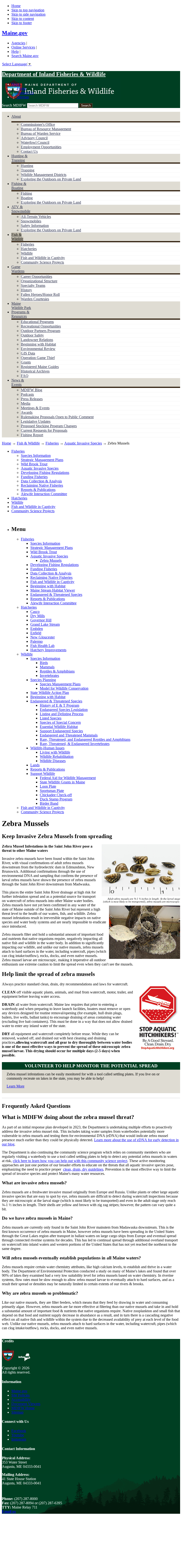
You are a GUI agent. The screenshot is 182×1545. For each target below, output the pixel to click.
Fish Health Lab (42, 646)
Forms (21, 88)
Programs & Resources (20, 314)
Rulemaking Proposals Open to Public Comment (57, 417)
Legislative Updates (35, 421)
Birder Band (49, 803)
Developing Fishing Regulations (45, 473)
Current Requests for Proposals (44, 430)
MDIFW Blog (31, 390)
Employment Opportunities (41, 147)
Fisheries (27, 244)
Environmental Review (38, 349)
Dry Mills (37, 616)
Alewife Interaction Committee (44, 494)
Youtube (17, 1435)
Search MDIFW (14, 105)
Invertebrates (49, 676)
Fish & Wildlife (17, 237)
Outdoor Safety (32, 335)
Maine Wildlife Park (21, 305)
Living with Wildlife (55, 752)
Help (15, 51)
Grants (26, 362)
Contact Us (25, 93)
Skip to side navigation (28, 14)
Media (25, 403)
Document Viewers (25, 1404)
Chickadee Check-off (56, 795)
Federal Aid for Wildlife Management (68, 778)
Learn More (15, 1086)
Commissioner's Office (38, 124)
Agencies (18, 43)
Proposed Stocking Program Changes (49, 426)
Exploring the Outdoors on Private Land (51, 179)
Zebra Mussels (51, 560)
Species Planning (43, 680)
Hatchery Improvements (48, 650)
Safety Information (35, 226)
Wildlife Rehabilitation (56, 757)
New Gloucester (42, 637)
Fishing (26, 193)
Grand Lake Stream (45, 624)
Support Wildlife (42, 774)
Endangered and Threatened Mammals (69, 735)
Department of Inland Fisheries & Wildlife (54, 74)
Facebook (18, 1431)
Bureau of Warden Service (40, 133)
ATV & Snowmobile (20, 209)
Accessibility (21, 1399)
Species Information (36, 456)
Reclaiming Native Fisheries (42, 485)
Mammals (47, 667)
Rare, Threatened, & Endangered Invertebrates (74, 744)
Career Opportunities (36, 276)
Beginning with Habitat (38, 344)
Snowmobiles (31, 221)
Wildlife (27, 253)
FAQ (24, 376)
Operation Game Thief (38, 358)
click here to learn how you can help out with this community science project (70, 1161)
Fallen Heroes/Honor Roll (40, 294)
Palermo (36, 641)
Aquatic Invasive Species (83, 443)
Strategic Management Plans (42, 460)
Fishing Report (32, 435)
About (16, 116)
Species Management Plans (60, 684)
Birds (44, 663)
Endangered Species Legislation (64, 710)
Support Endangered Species (61, 731)
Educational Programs (37, 322)
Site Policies (20, 1395)
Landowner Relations (37, 340)
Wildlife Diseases (53, 761)
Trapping (27, 170)
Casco (35, 612)
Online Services (23, 47)
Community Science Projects (42, 262)
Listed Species (50, 718)
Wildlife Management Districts (43, 175)
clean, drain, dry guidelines (83, 1169)
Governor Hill (40, 620)
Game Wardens (17, 269)
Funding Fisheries (34, 477)
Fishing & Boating (18, 186)
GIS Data (28, 353)
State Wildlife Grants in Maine (62, 782)
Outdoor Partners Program (40, 331)
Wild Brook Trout (34, 464)
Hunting (27, 166)
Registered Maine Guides (40, 367)
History (26, 290)
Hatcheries (29, 249)
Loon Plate (48, 786)
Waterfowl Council (35, 142)
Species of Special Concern (60, 722)
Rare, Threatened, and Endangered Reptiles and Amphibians (85, 739)
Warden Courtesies (35, 299)
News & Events (17, 382)
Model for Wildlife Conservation (64, 688)
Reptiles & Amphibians (57, 671)
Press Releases (32, 399)
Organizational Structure (39, 281)
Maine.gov (14, 33)
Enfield (35, 633)
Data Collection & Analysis (41, 481)
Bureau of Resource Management (46, 129)
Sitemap (23, 97)
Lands (35, 765)
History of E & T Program (59, 705)
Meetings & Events (35, 408)
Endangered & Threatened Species (56, 595)
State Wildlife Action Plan (49, 693)
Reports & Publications (38, 490)
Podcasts (27, 394)
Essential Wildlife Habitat (59, 727)
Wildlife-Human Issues (47, 748)
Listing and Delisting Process (61, 714)
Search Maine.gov (25, 56)
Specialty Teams (33, 285)
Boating (27, 198)
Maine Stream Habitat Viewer (52, 590)
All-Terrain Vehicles (36, 217)
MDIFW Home (23, 1408)
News (15, 84)
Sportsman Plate (52, 791)
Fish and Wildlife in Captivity (43, 258)
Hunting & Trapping (19, 158)
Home (16, 6)
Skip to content (22, 19)
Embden (36, 629)
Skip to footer (21, 23)
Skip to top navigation (27, 10)
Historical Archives (35, 371)
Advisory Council (34, 138)
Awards (26, 412)
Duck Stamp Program (56, 799)
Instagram (18, 1439)
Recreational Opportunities (41, 326)
